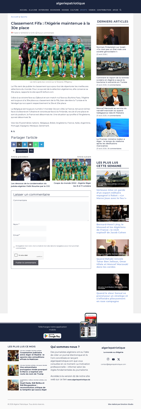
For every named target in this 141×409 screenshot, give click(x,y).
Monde (65, 10)
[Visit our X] (118, 359)
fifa (31, 151)
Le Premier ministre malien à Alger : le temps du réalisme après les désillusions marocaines (110, 142)
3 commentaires (114, 85)
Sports (83, 10)
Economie (55, 10)
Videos (92, 10)
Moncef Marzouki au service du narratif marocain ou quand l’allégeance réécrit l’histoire (111, 110)
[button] (120, 10)
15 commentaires (114, 149)
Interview (44, 10)
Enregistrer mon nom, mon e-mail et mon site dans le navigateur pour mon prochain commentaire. (47, 247)
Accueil (23, 10)
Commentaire (20, 200)
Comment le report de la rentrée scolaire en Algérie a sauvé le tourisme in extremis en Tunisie (112, 80)
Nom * (16, 224)
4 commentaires (114, 116)
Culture (74, 10)
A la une (33, 10)
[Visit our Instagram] (113, 359)
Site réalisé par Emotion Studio (120, 404)
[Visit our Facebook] (108, 359)
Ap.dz (115, 10)
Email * (16, 235)
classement (22, 151)
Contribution (104, 10)
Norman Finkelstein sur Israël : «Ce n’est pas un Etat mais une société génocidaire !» (111, 49)
